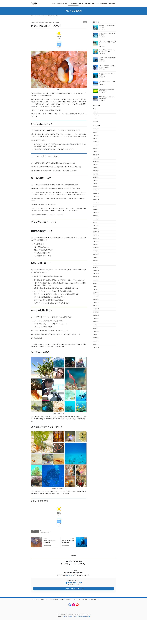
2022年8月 (96, 283)
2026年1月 (96, 151)
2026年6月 (96, 135)
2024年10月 (96, 199)
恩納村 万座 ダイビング (46, 532)
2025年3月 (96, 183)
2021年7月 (96, 325)
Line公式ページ (70, 575)
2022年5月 (96, 292)
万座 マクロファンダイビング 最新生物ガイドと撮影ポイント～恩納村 (107, 43)
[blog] (36, 540)
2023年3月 (96, 260)
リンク (95, 118)
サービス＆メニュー (42, 599)
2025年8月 (96, 167)
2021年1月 (96, 344)
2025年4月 (96, 180)
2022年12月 (96, 270)
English (62, 599)
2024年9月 (96, 203)
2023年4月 (96, 257)
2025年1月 (96, 190)
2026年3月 (96, 145)
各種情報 (95, 121)
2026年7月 (96, 132)
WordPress (65, 616)
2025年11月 (96, 158)
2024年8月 (96, 206)
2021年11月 (96, 312)
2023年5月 (96, 254)
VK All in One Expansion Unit (84, 616)
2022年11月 (96, 273)
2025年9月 (96, 164)
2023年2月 (96, 264)
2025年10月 (96, 161)
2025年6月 (96, 174)
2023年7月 (96, 247)
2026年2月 (96, 148)
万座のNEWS (94, 599)
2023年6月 (96, 251)
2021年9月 (96, 318)
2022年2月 (96, 302)
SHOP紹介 (68, 599)
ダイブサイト (96, 115)
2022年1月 (96, 305)
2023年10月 (96, 238)
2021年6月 (96, 328)
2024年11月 (96, 196)
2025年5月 (96, 177)
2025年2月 (96, 186)
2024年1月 (96, 228)
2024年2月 (96, 225)
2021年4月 (96, 334)
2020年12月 (96, 347)
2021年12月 (96, 309)
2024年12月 (96, 193)
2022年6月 (96, 289)
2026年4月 (96, 141)
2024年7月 (96, 209)
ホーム (33, 599)
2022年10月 (96, 276)
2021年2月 (96, 341)
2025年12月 (96, 154)
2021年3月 (96, 337)
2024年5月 (96, 215)
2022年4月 (96, 296)
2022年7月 (96, 286)
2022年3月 (96, 299)
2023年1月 (96, 267)
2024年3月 (96, 222)
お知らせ (95, 112)
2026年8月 (96, 129)
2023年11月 (96, 235)
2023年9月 (96, 241)
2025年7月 (96, 170)
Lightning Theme (72, 616)
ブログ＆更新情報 (53, 599)
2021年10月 (96, 315)
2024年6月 (96, 212)
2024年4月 (96, 219)
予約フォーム (76, 599)
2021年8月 (96, 321)
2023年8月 (96, 244)
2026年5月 (96, 138)
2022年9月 (96, 280)
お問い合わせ (85, 599)
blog (85, 22)
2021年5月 (96, 331)
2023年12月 (96, 231)
